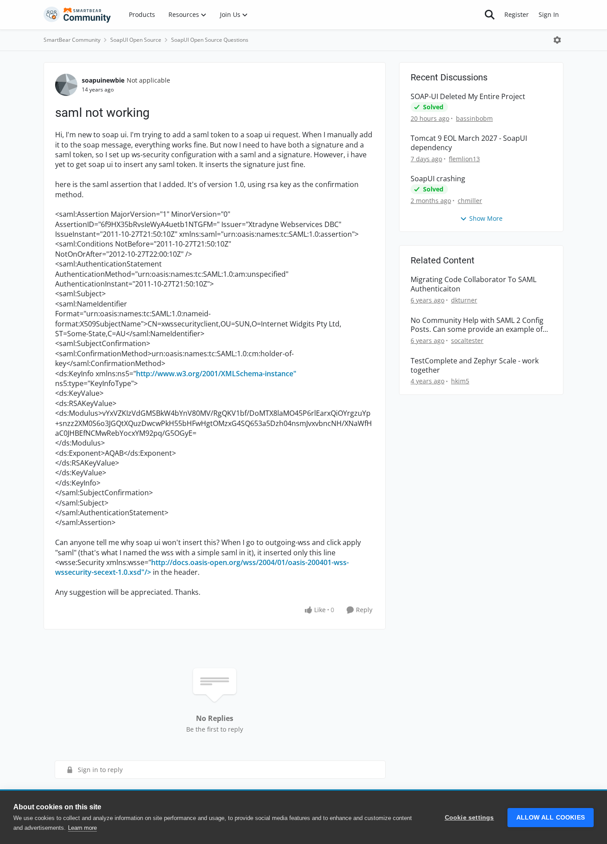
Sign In (549, 14)
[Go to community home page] (77, 15)
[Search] (489, 14)
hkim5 (460, 381)
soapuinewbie (103, 80)
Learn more (82, 827)
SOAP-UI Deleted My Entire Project (468, 96)
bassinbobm (474, 118)
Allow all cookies (550, 817)
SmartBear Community (72, 40)
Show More (486, 218)
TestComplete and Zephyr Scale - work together (475, 365)
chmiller (470, 200)
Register (516, 14)
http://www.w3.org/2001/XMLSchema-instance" (216, 373)
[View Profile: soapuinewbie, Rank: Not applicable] (66, 85)
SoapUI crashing (438, 178)
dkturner (464, 300)
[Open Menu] (557, 40)
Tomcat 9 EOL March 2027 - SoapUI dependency (469, 143)
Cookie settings (469, 817)
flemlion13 (464, 159)
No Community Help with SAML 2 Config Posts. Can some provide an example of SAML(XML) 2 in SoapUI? (477, 325)
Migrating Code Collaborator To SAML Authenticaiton (473, 284)
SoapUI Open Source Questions (209, 40)
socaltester (467, 340)
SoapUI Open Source (135, 40)
